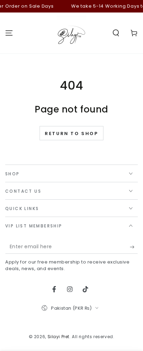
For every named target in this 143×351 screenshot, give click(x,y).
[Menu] (9, 33)
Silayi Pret (59, 337)
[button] (116, 33)
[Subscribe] (134, 246)
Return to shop (71, 133)
